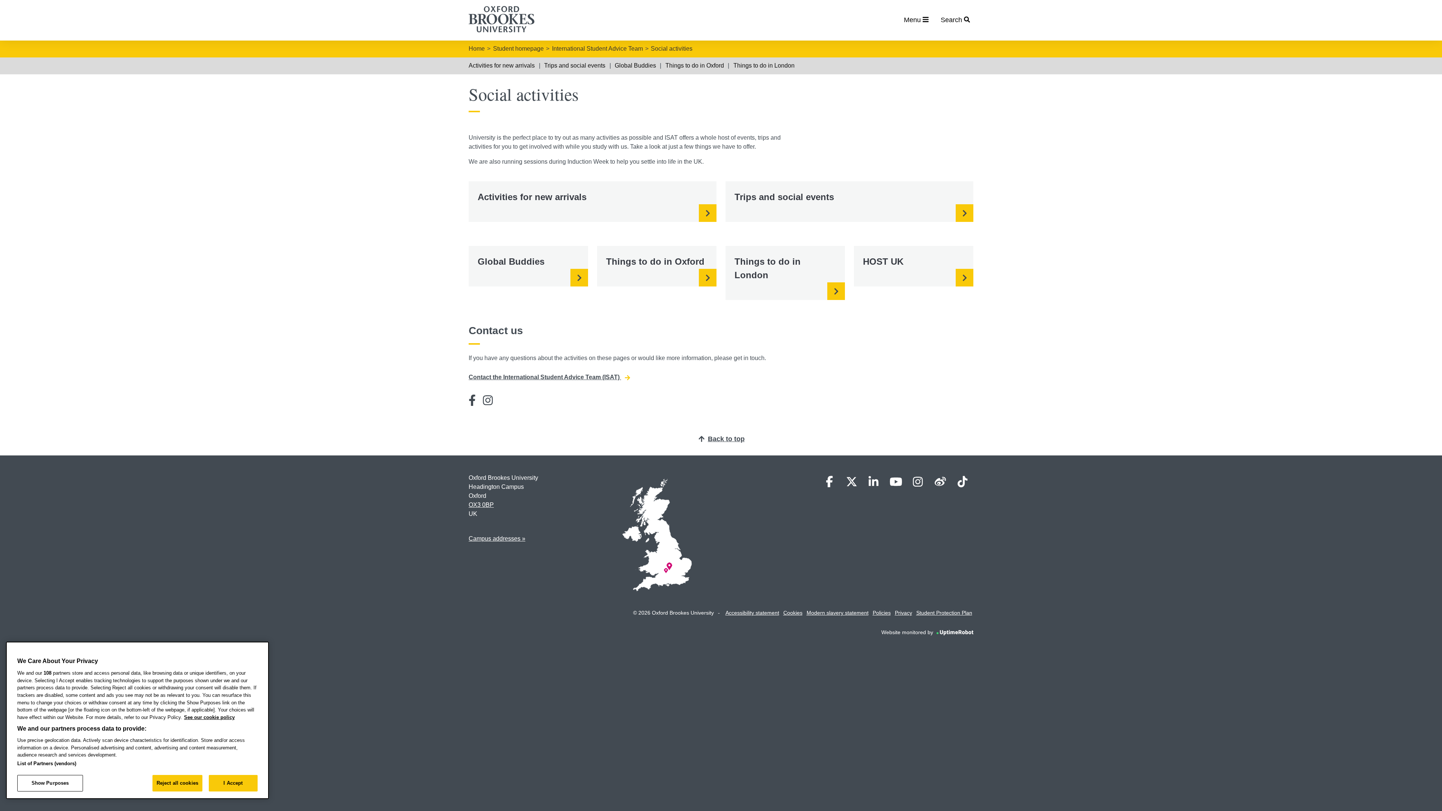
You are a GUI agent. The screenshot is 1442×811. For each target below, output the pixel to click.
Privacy (903, 613)
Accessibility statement (752, 613)
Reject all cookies (177, 783)
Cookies (792, 613)
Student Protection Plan (944, 613)
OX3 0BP (481, 505)
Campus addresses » (497, 538)
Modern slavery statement (838, 613)
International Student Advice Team (597, 48)
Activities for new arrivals (502, 65)
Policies (882, 613)
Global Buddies (635, 65)
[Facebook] (472, 400)
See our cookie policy (209, 717)
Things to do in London (764, 65)
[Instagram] (488, 400)
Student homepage (518, 48)
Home (477, 48)
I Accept (233, 783)
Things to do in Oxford (694, 65)
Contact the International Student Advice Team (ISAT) (545, 377)
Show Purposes (50, 783)
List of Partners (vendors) (46, 763)
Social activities (671, 48)
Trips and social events (574, 65)
